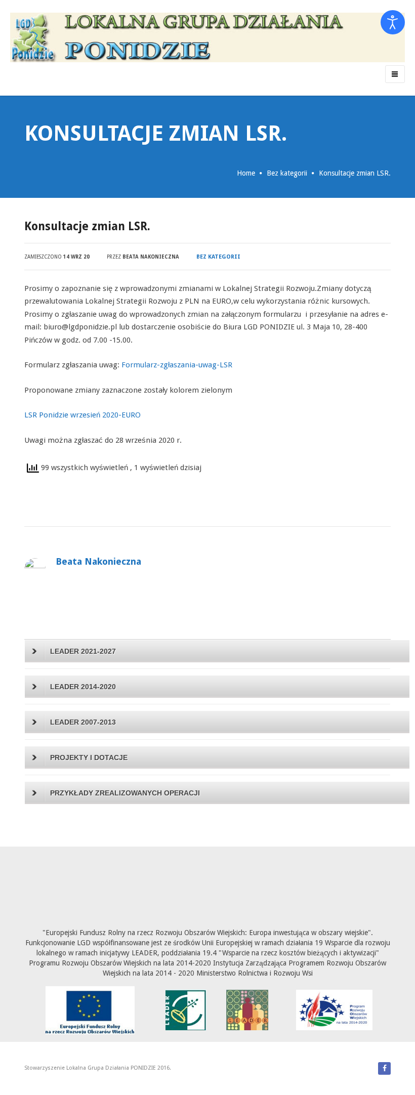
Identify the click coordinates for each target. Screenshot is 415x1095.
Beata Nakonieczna (150, 257)
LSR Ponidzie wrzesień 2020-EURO (82, 414)
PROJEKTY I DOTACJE (89, 757)
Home (246, 173)
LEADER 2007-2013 (83, 722)
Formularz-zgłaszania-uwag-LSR (176, 364)
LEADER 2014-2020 (83, 687)
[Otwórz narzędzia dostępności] (393, 22)
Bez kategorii (287, 173)
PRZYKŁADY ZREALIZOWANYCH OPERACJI (125, 793)
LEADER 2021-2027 (83, 651)
